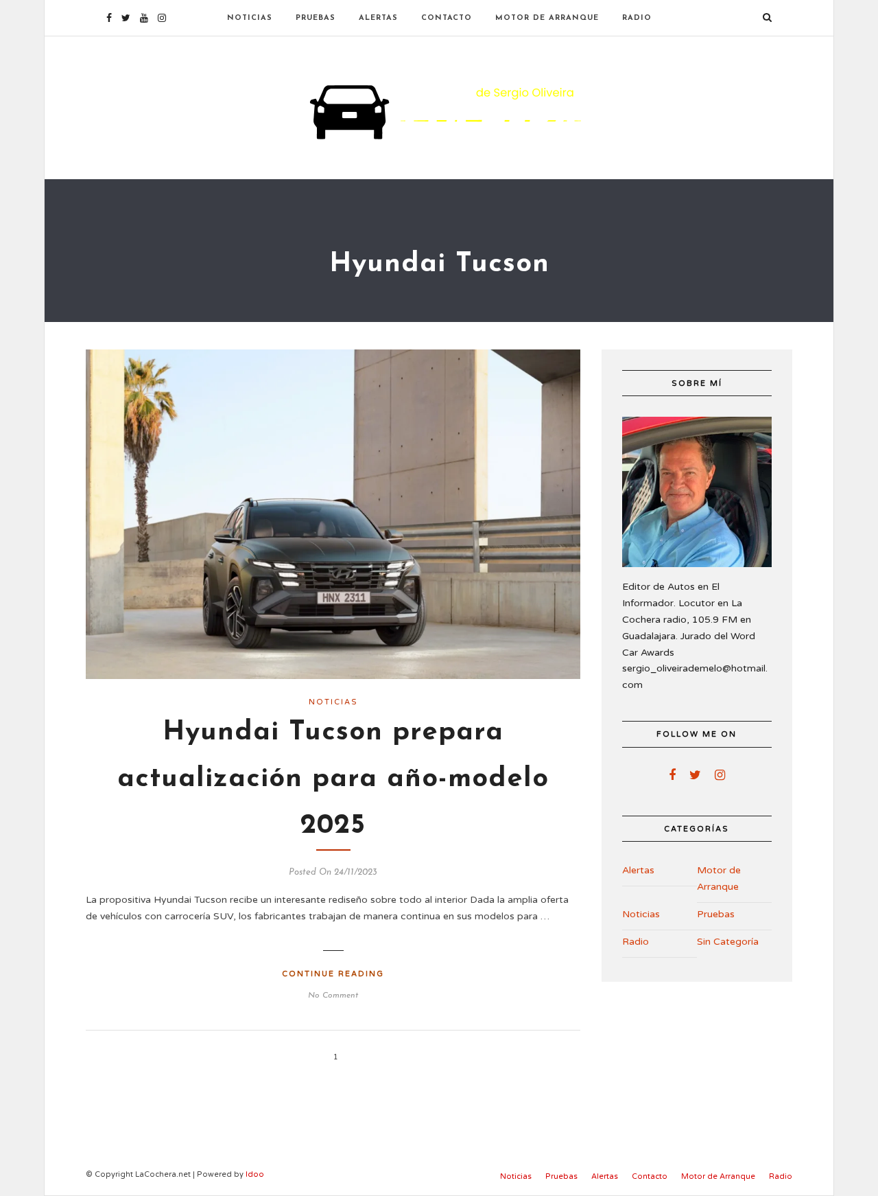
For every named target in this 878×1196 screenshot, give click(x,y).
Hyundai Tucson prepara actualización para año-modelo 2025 (333, 779)
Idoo (255, 1174)
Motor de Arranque (547, 18)
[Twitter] (695, 775)
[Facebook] (672, 775)
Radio (637, 18)
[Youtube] (144, 18)
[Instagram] (162, 18)
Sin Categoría (728, 941)
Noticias (249, 18)
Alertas (378, 18)
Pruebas (315, 18)
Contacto (446, 18)
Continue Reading (333, 973)
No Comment (333, 995)
